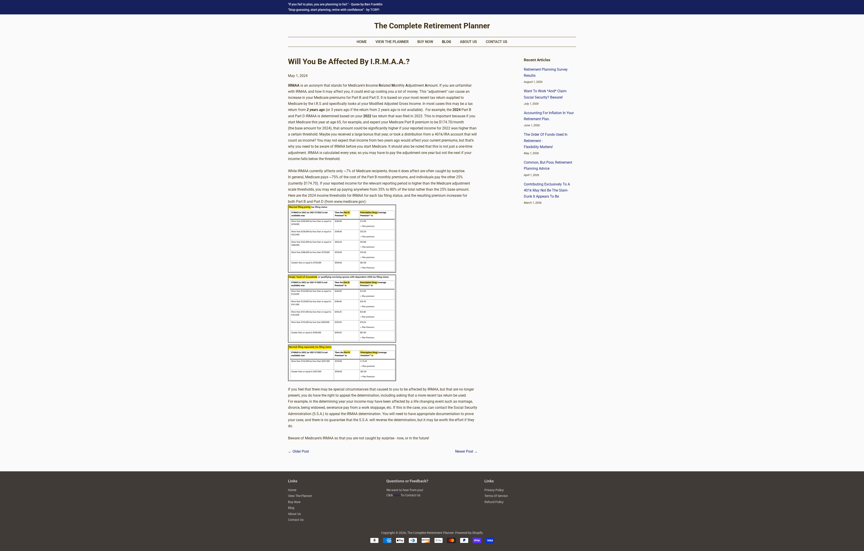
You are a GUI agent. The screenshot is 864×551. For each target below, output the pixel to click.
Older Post (300, 451)
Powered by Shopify (469, 533)
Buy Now (425, 42)
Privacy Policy (494, 490)
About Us (468, 42)
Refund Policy (494, 502)
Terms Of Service (496, 496)
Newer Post (464, 451)
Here (397, 495)
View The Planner (392, 42)
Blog (446, 42)
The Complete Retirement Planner (432, 25)
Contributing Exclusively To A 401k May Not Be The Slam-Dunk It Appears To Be (547, 190)
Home (362, 42)
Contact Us (496, 42)
